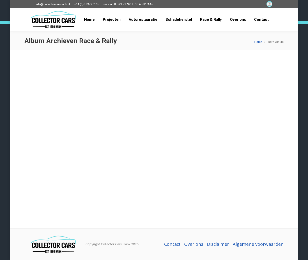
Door (73, 204)
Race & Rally (43, 179)
